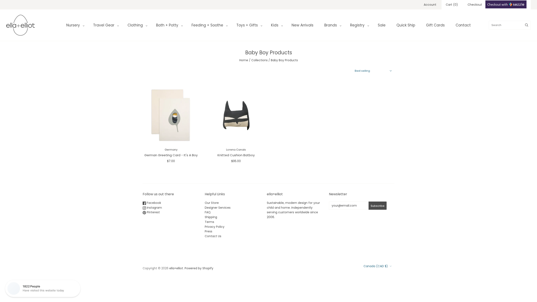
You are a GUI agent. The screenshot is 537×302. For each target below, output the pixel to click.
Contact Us (213, 236)
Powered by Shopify (199, 268)
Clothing (135, 25)
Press (208, 231)
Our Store (212, 203)
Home (243, 60)
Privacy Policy (214, 227)
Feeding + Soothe (207, 25)
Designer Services (218, 208)
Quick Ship (405, 25)
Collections (259, 60)
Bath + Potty (167, 25)
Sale (382, 25)
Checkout (475, 5)
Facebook (153, 203)
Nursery (73, 25)
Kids (274, 25)
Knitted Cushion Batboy (236, 155)
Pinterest (153, 212)
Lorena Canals (236, 150)
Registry (357, 25)
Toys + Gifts (247, 25)
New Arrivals (302, 25)
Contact (463, 25)
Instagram (154, 208)
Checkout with (498, 4)
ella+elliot (176, 268)
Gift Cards (435, 25)
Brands (330, 25)
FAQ (208, 212)
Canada (376, 266)
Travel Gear (103, 25)
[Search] (527, 25)
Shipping (211, 217)
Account (430, 5)
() (452, 5)
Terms (209, 222)
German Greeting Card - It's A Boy (171, 155)
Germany (171, 150)
